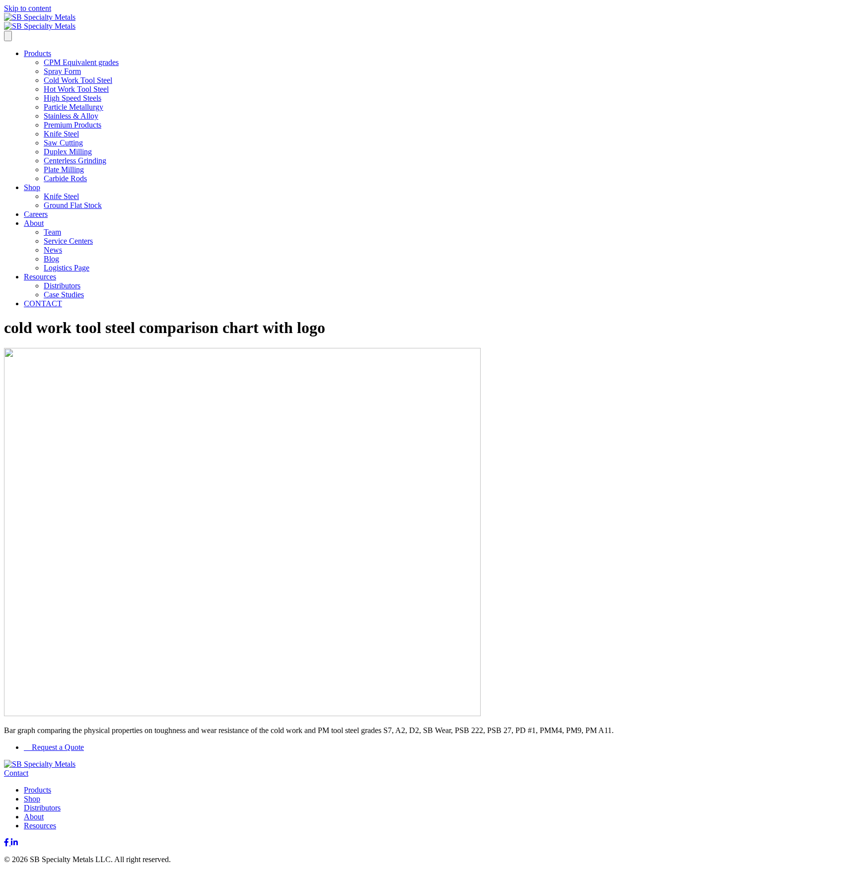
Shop (32, 187)
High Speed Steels (72, 98)
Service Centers (68, 241)
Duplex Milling (68, 151)
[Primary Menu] (8, 36)
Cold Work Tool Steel (78, 80)
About (34, 223)
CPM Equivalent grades (81, 62)
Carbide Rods (65, 178)
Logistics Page (66, 268)
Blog (51, 259)
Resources (40, 276)
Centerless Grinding (75, 160)
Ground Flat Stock (73, 205)
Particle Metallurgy (73, 107)
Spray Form (62, 71)
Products (37, 53)
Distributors (62, 285)
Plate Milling (64, 169)
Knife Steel (61, 134)
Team (52, 232)
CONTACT (43, 303)
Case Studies (64, 294)
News (53, 250)
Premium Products (72, 125)
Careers (36, 214)
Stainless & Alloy (71, 116)
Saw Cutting (63, 142)
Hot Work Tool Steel (76, 89)
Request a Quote (57, 747)
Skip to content (27, 8)
